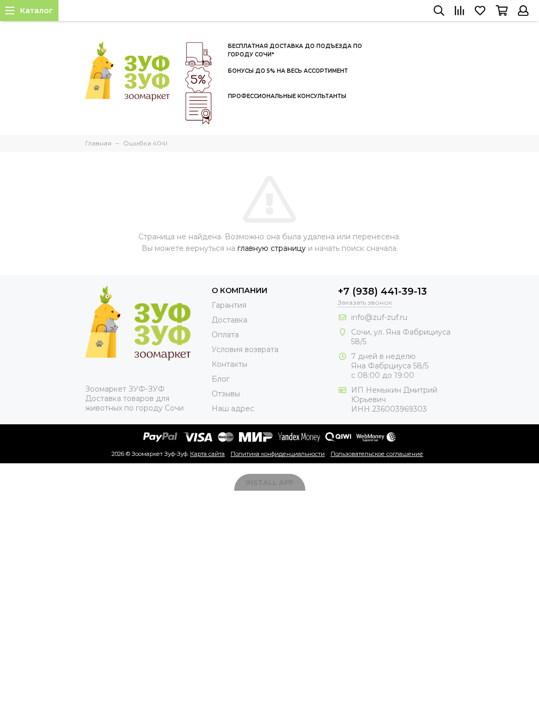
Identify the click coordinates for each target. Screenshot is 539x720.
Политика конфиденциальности (278, 454)
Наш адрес (233, 408)
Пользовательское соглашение (377, 454)
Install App (269, 482)
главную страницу (271, 248)
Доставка (229, 320)
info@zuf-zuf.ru (379, 317)
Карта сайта (207, 454)
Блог (220, 379)
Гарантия (229, 305)
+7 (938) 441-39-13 (382, 291)
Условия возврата (245, 349)
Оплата (225, 334)
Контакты (229, 364)
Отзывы (226, 393)
